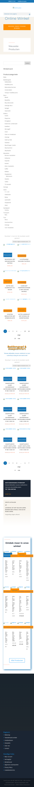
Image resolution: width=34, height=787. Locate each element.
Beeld (6, 97)
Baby (4, 77)
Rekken (7, 171)
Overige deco (8, 105)
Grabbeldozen (9, 740)
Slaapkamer (8, 174)
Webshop (7, 735)
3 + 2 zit (7, 192)
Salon (5, 190)
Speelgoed (6, 208)
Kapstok (7, 161)
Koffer (6, 169)
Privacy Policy (8, 767)
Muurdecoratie (9, 103)
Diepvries (7, 118)
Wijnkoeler (8, 150)
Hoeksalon (8, 194)
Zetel (6, 205)
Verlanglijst (8, 759)
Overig (7, 210)
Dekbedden (8, 82)
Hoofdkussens (9, 84)
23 (25, 331)
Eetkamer (7, 158)
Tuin (4, 217)
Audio (6, 115)
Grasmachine (8, 222)
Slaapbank (8, 202)
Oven (6, 132)
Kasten (7, 163)
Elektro (5, 113)
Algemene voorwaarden (11, 765)
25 (15, 338)
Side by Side (8, 140)
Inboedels (7, 743)
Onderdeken (8, 90)
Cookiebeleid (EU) (10, 770)
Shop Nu (8, 494)
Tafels (6, 181)
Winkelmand (8, 762)
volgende (18, 335)
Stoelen (7, 179)
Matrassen (9, 176)
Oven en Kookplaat (10, 134)
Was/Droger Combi (10, 145)
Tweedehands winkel (11, 737)
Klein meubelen (9, 166)
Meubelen (6, 153)
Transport (6, 213)
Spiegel (7, 108)
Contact (7, 748)
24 (29, 331)
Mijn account (8, 756)
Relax (6, 197)
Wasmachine (8, 148)
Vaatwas (7, 142)
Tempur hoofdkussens (11, 92)
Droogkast (8, 121)
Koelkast (7, 126)
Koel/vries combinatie (11, 123)
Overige (7, 137)
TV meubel (8, 184)
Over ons (7, 746)
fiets (6, 215)
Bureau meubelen (10, 155)
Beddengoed (7, 80)
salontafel (7, 200)
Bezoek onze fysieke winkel (17, 27)
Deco (4, 95)
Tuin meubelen (9, 227)
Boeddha (7, 100)
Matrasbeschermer (10, 87)
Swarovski (7, 111)
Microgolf (7, 129)
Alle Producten (17, 660)
